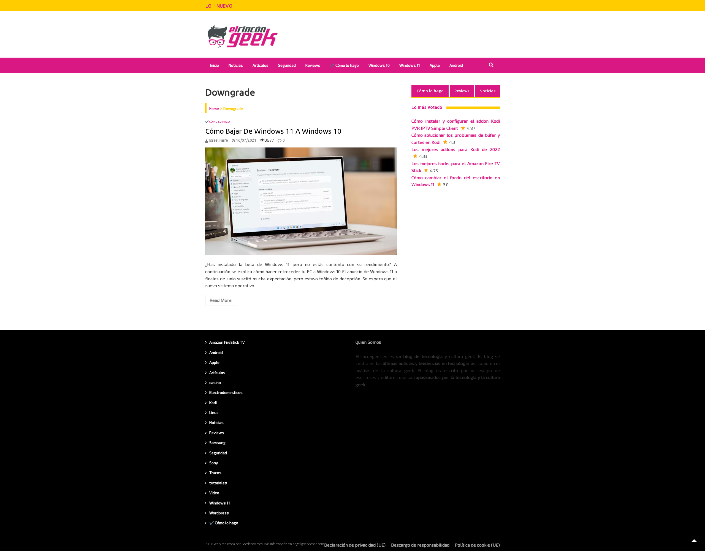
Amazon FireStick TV (227, 342)
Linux (213, 412)
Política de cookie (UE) (477, 544)
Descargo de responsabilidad (420, 544)
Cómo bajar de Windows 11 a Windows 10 (273, 131)
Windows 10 (379, 65)
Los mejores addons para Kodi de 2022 (455, 149)
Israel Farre (218, 140)
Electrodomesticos (226, 392)
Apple (435, 65)
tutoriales (218, 482)
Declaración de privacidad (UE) (355, 544)
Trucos (215, 472)
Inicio (214, 65)
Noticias (236, 65)
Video (214, 492)
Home (214, 108)
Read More (221, 300)
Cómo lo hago (430, 90)
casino (215, 382)
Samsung (217, 442)
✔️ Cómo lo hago (344, 65)
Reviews (312, 65)
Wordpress (219, 512)
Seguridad (287, 65)
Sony (213, 462)
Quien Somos (368, 342)
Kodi (213, 402)
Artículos (261, 65)
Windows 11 (409, 65)
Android (456, 65)
